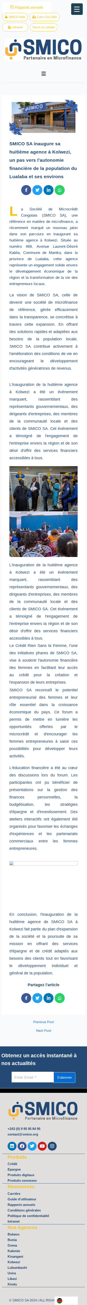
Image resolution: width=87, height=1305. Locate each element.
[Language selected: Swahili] (66, 1300)
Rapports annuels (29, 7)
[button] (43, 74)
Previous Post (43, 1022)
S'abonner (64, 1077)
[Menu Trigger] (77, 9)
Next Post (43, 1030)
